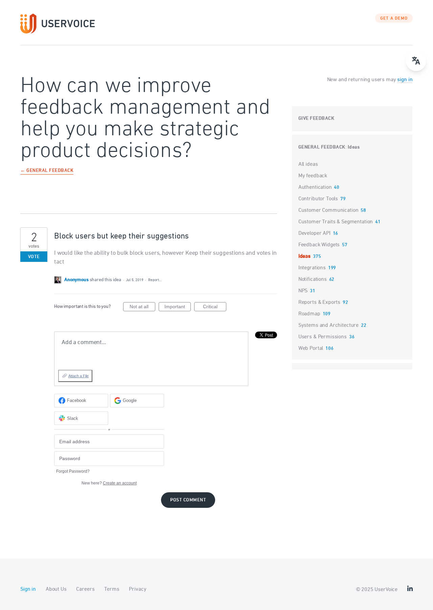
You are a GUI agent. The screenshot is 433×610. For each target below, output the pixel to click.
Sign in (28, 589)
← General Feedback (46, 171)
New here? (109, 483)
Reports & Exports (319, 302)
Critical (214, 307)
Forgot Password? (73, 471)
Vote (34, 257)
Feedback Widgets (319, 245)
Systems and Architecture (328, 325)
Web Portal (310, 348)
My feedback (312, 176)
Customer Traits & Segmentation (335, 222)
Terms (111, 589)
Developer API (314, 233)
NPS (303, 291)
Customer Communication (328, 210)
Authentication (315, 187)
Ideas (354, 147)
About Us (56, 589)
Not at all (142, 307)
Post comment (188, 500)
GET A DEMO (394, 18)
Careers (85, 589)
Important (177, 307)
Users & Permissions (322, 337)
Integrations (312, 268)
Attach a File (78, 376)
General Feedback (321, 147)
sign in (404, 80)
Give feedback (316, 118)
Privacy (137, 589)
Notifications (312, 279)
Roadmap (309, 314)
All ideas (308, 164)
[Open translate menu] (416, 61)
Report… (155, 280)
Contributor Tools (318, 199)
